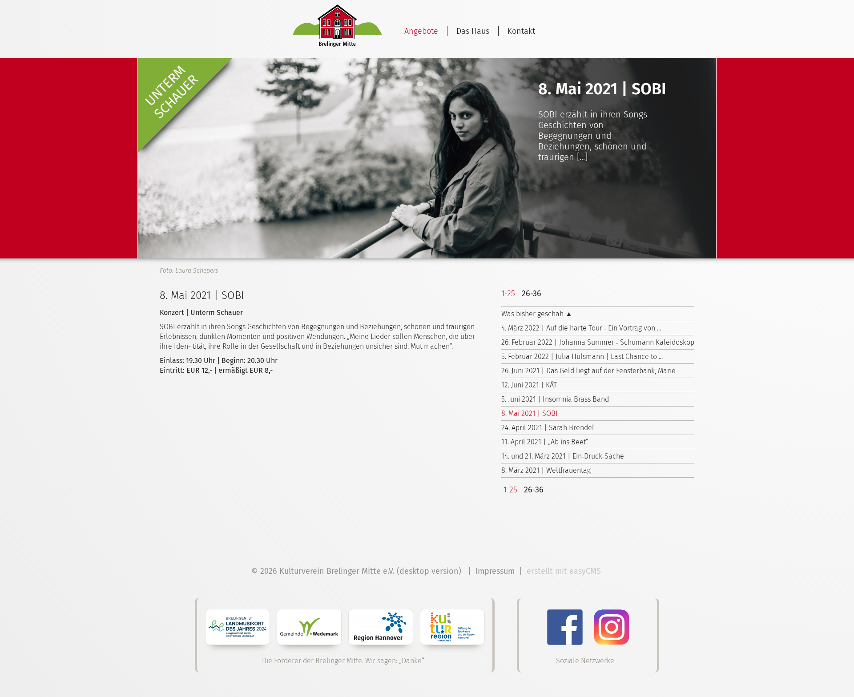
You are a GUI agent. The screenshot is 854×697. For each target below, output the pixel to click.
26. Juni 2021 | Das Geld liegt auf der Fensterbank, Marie (588, 371)
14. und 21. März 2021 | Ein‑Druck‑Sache (562, 456)
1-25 (508, 293)
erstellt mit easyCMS (565, 571)
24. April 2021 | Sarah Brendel (547, 427)
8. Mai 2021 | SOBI (529, 413)
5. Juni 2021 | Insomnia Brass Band (555, 399)
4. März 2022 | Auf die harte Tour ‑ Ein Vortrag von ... (581, 328)
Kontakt (521, 31)
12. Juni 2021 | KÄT (529, 385)
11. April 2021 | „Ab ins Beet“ (544, 442)
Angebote (421, 31)
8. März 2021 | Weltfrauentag (546, 470)
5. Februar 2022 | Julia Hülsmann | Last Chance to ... (582, 356)
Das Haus (472, 31)
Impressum (495, 571)
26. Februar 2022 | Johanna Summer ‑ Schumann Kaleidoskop (597, 342)
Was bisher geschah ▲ (536, 314)
